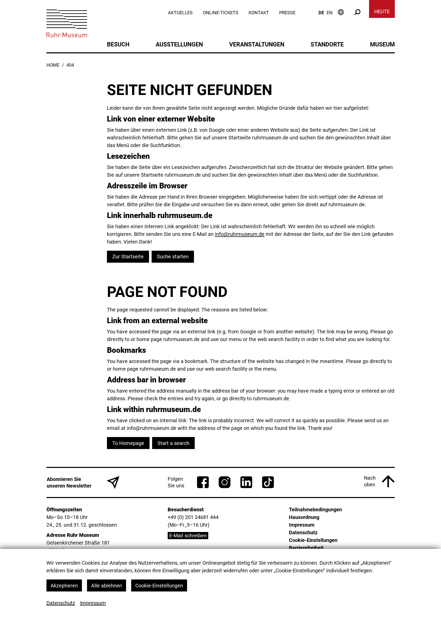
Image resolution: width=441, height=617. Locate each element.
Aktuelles (180, 12)
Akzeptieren (64, 586)
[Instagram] (224, 482)
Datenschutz (60, 603)
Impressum (93, 603)
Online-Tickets (220, 12)
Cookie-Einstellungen (159, 586)
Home (52, 65)
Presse (287, 12)
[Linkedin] (246, 482)
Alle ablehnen (106, 586)
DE (321, 12)
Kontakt (259, 12)
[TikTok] (268, 482)
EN (330, 12)
